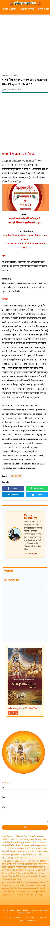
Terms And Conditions (26, 921)
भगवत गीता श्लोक (13, 75)
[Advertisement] (25, 42)
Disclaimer (43, 917)
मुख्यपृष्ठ (4, 75)
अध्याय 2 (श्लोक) (27, 9)
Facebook (14, 488)
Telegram (15, 495)
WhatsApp (38, 488)
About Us (17, 917)
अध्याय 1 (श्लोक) (9, 9)
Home (8, 917)
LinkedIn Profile (30, 553)
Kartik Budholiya (26, 913)
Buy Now (13, 713)
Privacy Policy (30, 917)
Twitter (39, 495)
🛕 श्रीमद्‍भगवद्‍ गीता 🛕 (25, 3)
